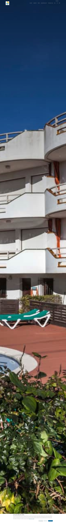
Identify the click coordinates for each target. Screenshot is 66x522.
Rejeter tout (45, 520)
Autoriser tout (50, 520)
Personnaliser (41, 520)
